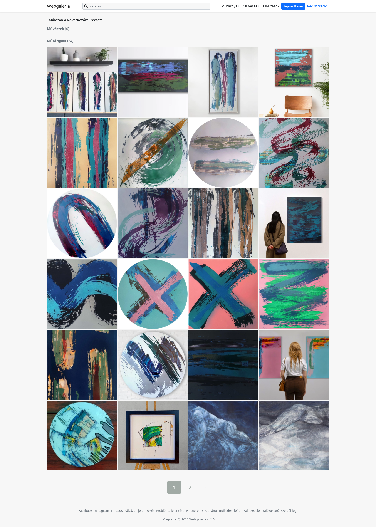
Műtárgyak (230, 6)
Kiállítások (271, 6)
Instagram (101, 511)
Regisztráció (317, 6)
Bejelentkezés (293, 6)
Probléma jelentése (170, 511)
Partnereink (195, 511)
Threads (117, 511)
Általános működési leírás (223, 511)
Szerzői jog (289, 511)
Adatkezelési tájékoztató (261, 511)
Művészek (251, 6)
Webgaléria (58, 6)
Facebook (85, 511)
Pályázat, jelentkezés (139, 511)
